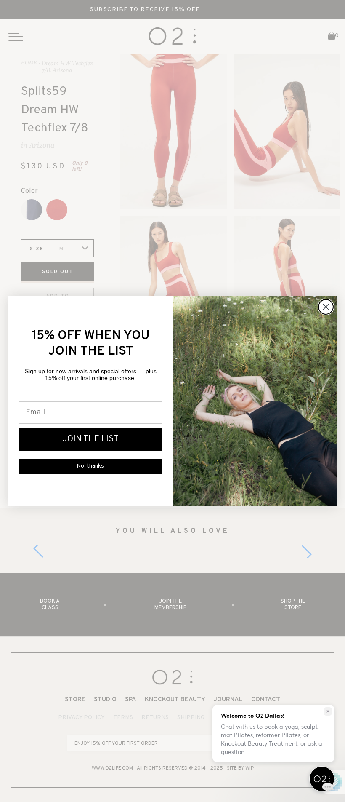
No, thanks (90, 466)
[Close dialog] (325, 306)
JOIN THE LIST (91, 439)
